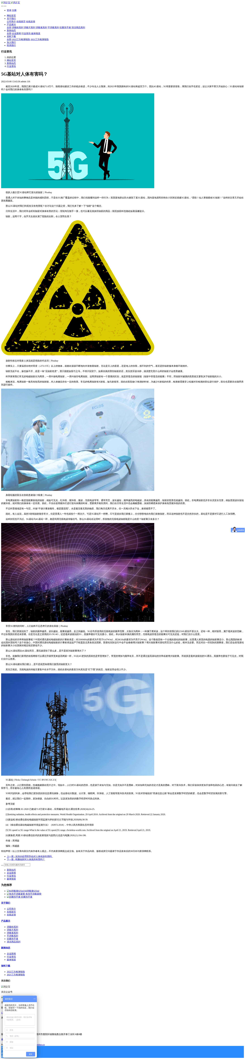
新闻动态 (11, 63)
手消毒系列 (12, 936)
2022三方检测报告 (16, 972)
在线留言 (11, 912)
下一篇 (26, 859)
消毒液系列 (12, 933)
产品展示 (5, 921)
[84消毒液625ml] (15, 891)
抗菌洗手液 (26, 897)
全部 (9, 27)
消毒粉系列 (12, 927)
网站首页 (11, 15)
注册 (14, 10)
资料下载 (5, 966)
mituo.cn (41, 1044)
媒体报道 (11, 879)
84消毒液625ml (31, 891)
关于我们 (5, 903)
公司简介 (11, 909)
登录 (9, 10)
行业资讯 (11, 66)
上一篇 (30, 856)
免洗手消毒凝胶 (33, 894)
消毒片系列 (12, 930)
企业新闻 (11, 873)
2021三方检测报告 (16, 974)
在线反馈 (11, 915)
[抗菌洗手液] (14, 897)
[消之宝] (122, 2)
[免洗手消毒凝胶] (16, 894)
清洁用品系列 (13, 942)
